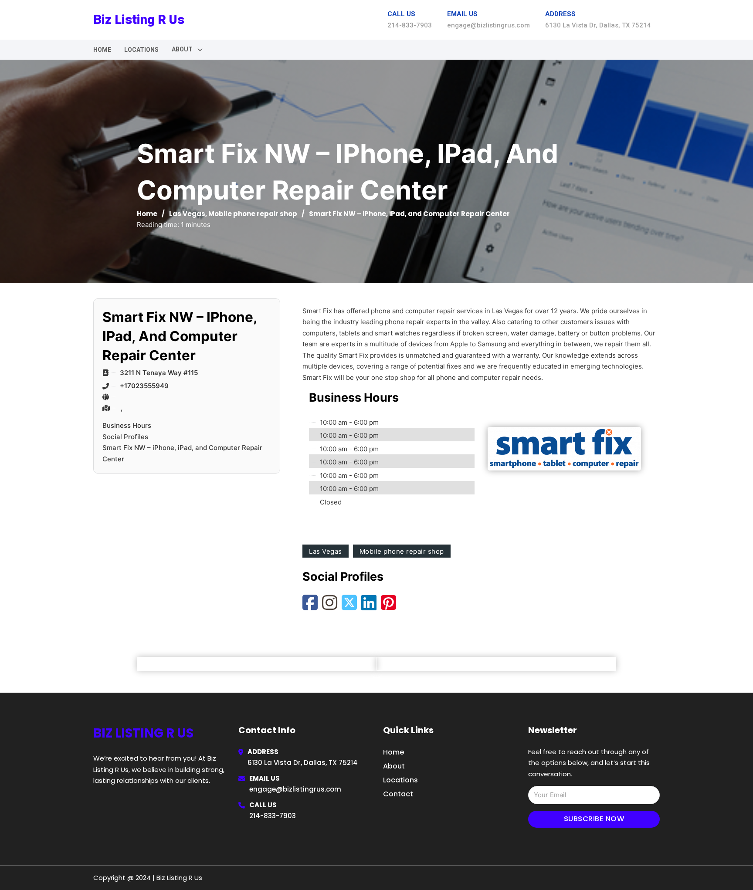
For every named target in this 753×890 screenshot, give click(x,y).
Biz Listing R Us (138, 19)
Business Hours (126, 425)
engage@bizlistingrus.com (295, 789)
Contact (398, 794)
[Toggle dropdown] (200, 50)
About (394, 766)
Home (102, 49)
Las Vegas (187, 213)
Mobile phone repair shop (252, 213)
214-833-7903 (272, 815)
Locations (141, 49)
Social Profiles (125, 437)
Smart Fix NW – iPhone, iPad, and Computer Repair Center (182, 453)
